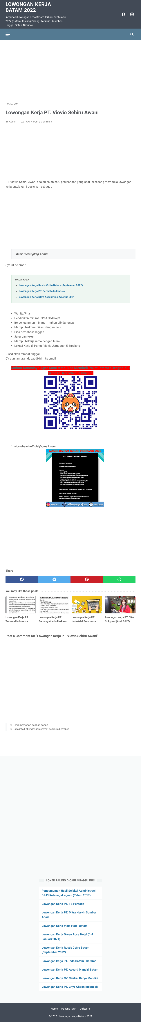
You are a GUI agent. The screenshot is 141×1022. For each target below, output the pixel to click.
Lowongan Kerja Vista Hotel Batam (65, 926)
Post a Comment (42, 121)
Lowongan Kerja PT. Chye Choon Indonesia (70, 987)
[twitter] (54, 579)
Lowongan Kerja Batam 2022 (28, 7)
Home (54, 1008)
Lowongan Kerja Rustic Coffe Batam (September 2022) (51, 285)
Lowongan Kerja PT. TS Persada (63, 904)
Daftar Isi (85, 1008)
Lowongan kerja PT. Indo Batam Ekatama (69, 961)
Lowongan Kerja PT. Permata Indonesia (42, 291)
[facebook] (123, 14)
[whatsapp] (119, 579)
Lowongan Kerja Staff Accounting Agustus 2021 (47, 297)
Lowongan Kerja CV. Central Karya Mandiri (70, 978)
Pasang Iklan (68, 1008)
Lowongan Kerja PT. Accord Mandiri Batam (70, 969)
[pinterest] (86, 579)
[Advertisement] (70, 71)
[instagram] (131, 14)
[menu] (8, 34)
